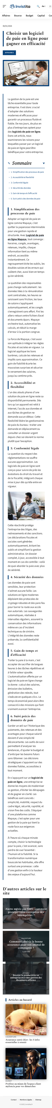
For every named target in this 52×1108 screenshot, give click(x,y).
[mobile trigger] (5, 6)
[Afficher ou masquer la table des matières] (38, 163)
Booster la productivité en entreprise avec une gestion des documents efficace (26, 978)
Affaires (9, 52)
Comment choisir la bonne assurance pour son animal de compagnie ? (26, 945)
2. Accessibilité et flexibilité (22, 177)
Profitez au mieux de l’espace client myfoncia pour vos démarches (23, 1085)
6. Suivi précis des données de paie (25, 198)
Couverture (26, 938)
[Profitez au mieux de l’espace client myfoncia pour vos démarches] (26, 1063)
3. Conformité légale (19, 182)
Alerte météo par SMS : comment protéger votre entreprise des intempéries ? (26, 912)
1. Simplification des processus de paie (27, 172)
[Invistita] (19, 6)
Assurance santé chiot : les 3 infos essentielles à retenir (23, 1041)
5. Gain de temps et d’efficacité (24, 193)
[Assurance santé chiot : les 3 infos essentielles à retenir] (26, 1019)
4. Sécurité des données (21, 188)
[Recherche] (38, 6)
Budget (9, 1081)
